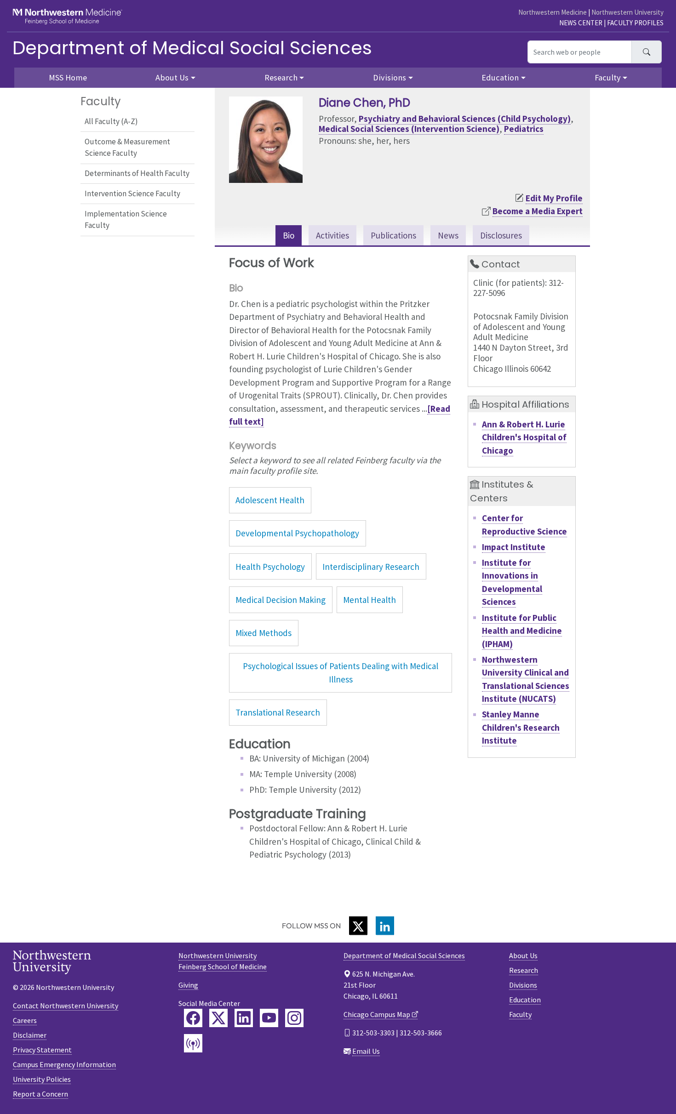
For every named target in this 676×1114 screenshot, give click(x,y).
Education (525, 999)
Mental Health (369, 599)
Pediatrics (524, 128)
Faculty (520, 1014)
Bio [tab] (288, 235)
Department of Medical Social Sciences (192, 48)
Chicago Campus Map (377, 1014)
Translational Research (277, 712)
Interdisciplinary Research (370, 566)
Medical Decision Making (280, 599)
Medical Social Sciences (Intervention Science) (409, 128)
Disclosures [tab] (501, 235)
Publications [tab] (393, 235)
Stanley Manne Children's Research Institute (521, 727)
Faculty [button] (608, 77)
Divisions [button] (389, 77)
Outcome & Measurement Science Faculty (127, 147)
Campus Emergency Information (64, 1064)
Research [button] (281, 77)
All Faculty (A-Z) (111, 121)
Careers (25, 1020)
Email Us (366, 1051)
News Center (580, 22)
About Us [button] (172, 77)
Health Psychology (270, 566)
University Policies (42, 1079)
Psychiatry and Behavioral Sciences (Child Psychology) (465, 118)
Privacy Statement (42, 1049)
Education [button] (500, 77)
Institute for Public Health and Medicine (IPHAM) (522, 630)
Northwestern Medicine (552, 12)
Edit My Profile (554, 198)
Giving (188, 984)
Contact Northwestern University (65, 1005)
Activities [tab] (332, 235)
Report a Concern (40, 1093)
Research (523, 970)
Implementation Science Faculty (126, 220)
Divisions (523, 984)
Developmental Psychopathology (297, 533)
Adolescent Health (269, 500)
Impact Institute (513, 546)
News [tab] (448, 235)
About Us (523, 955)
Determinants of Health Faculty (137, 173)
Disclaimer (29, 1035)
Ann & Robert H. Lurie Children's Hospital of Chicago (524, 437)
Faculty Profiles (635, 22)
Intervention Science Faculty (132, 193)
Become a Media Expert (538, 210)
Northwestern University (627, 12)
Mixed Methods (263, 632)
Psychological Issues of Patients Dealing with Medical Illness (340, 672)
